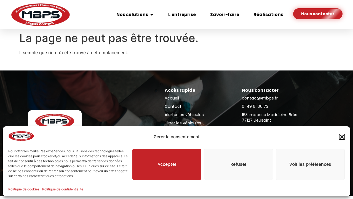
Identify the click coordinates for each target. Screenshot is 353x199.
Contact (173, 106)
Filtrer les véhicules (183, 123)
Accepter (166, 164)
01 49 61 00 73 (255, 106)
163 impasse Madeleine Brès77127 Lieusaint (269, 117)
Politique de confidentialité (62, 189)
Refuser (239, 164)
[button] (342, 137)
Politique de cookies (23, 189)
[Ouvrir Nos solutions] (151, 14)
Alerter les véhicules (184, 114)
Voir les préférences (310, 164)
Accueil (172, 98)
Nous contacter (260, 90)
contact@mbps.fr (260, 98)
